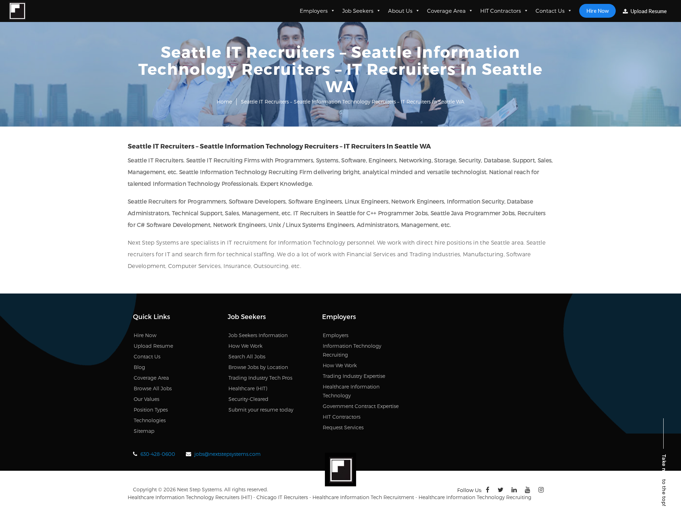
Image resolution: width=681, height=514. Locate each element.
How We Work (245, 346)
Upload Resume (648, 11)
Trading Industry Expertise (354, 376)
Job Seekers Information (258, 335)
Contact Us (550, 10)
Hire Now (597, 10)
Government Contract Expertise (361, 406)
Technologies (150, 420)
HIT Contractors (500, 10)
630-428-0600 (157, 454)
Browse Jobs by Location (258, 367)
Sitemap (144, 431)
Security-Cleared (248, 399)
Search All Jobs (246, 356)
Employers (314, 10)
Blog (139, 367)
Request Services (343, 427)
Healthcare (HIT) (247, 388)
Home (224, 102)
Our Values (146, 399)
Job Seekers (357, 10)
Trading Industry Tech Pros (260, 378)
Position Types (151, 410)
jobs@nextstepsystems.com (227, 454)
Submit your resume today (260, 410)
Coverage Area (446, 10)
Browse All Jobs (153, 388)
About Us (400, 10)
